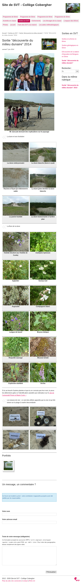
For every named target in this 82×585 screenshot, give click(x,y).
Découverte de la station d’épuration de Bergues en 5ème (70, 54)
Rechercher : (67, 68)
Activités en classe (9, 21)
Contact (25, 581)
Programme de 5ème (27, 17)
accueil (12, 25)
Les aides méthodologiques (49, 25)
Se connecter (16, 581)
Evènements (36, 21)
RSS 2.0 (32, 581)
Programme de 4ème (45, 17)
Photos (5, 25)
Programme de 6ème (10, 17)
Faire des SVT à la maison (27, 25)
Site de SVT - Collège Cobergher (27, 5)
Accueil (4, 33)
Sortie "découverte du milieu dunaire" (31, 33)
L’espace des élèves (71, 21)
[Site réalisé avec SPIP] (77, 579)
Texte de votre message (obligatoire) (16, 536)
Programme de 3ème (62, 17)
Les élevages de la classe (52, 21)
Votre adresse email (9, 519)
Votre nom (6, 511)
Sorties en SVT (23, 21)
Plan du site (6, 581)
